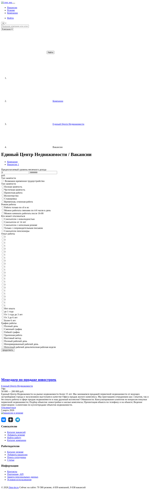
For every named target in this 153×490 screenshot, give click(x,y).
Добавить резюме (16, 435)
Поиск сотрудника (16, 457)
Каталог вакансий (16, 432)
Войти (10, 18)
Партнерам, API (15, 474)
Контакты (12, 471)
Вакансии (13, 164)
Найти (50, 52)
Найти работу (14, 437)
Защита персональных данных (22, 477)
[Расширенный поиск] (23, 52)
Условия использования (19, 479)
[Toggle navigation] (14, 3)
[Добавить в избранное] (23, 373)
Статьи (10, 460)
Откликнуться (8, 407)
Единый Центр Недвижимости (17, 386)
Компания (12, 161)
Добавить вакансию (17, 454)
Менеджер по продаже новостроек (28, 380)
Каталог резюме (15, 452)
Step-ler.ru (13, 487)
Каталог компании (16, 440)
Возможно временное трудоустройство (25, 181)
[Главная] (29, 78)
